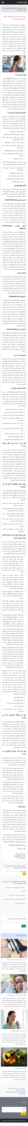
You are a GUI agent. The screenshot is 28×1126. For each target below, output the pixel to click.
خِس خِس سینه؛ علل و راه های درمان (18, 1031)
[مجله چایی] (22, 2)
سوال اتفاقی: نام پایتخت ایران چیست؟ (17, 919)
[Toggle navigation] (3, 2)
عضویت (23, 1114)
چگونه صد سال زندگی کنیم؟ (20, 1068)
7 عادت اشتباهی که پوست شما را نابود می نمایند (16, 960)
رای (24, 874)
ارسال (23, 926)
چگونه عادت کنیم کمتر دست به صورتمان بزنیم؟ (16, 995)
